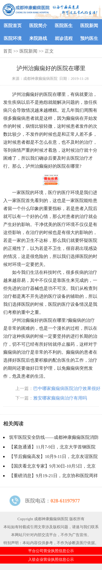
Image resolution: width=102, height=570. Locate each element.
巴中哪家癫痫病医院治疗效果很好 (66, 388)
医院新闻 (89, 25)
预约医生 (89, 38)
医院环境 (13, 38)
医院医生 (64, 25)
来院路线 (38, 38)
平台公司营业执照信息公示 (51, 551)
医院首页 (13, 25)
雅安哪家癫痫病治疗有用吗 (60, 398)
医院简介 (38, 25)
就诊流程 (64, 38)
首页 (7, 51)
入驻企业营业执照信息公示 (51, 559)
